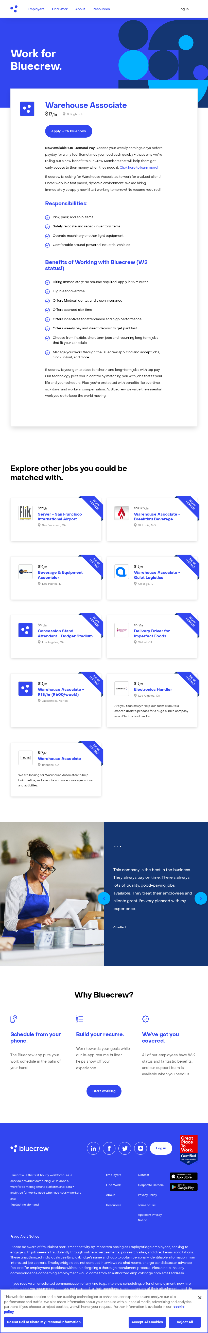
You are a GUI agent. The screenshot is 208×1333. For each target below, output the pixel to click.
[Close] (199, 1297)
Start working (104, 1091)
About (80, 9)
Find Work (60, 9)
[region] (104, 1311)
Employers (36, 9)
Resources (101, 9)
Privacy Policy (147, 1195)
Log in (184, 9)
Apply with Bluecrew (68, 131)
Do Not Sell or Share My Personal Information (44, 1322)
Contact (143, 1175)
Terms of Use (147, 1205)
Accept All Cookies (147, 1322)
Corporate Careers (151, 1185)
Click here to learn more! (139, 167)
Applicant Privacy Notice (150, 1218)
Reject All (185, 1322)
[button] (104, 898)
